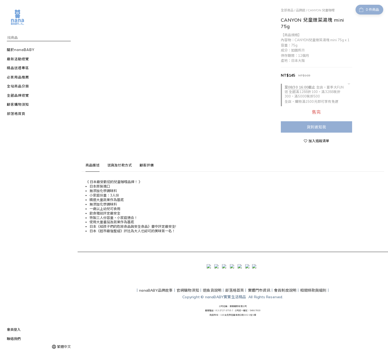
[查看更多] (349, 84)
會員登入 (14, 329)
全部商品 (287, 10)
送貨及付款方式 (119, 165)
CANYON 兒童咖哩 (321, 10)
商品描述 (93, 165)
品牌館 (300, 10)
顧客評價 (147, 165)
